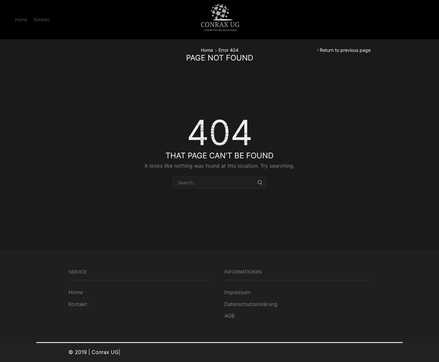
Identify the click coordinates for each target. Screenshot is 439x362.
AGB (229, 316)
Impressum (237, 292)
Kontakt (42, 19)
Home (21, 19)
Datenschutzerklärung (250, 304)
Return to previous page (345, 50)
